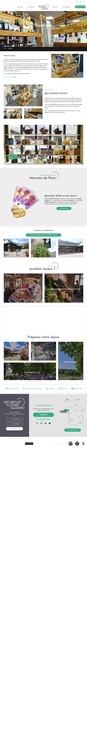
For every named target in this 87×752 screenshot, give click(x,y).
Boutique (64, 388)
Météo (51, 388)
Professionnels (14, 388)
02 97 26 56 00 (16, 419)
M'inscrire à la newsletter (43, 414)
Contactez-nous (15, 428)
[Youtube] (50, 423)
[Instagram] (41, 423)
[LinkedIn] (46, 423)
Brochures (78, 388)
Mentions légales (12, 439)
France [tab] (67, 399)
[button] (80, 1)
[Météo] (77, 1)
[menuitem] (20, 6)
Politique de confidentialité (24, 439)
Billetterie (80, 7)
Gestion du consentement (73, 439)
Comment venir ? (72, 430)
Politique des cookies (37, 439)
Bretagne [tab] (78, 399)
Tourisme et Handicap (34, 388)
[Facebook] (37, 423)
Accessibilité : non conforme (58, 439)
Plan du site (47, 439)
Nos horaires (15, 424)
